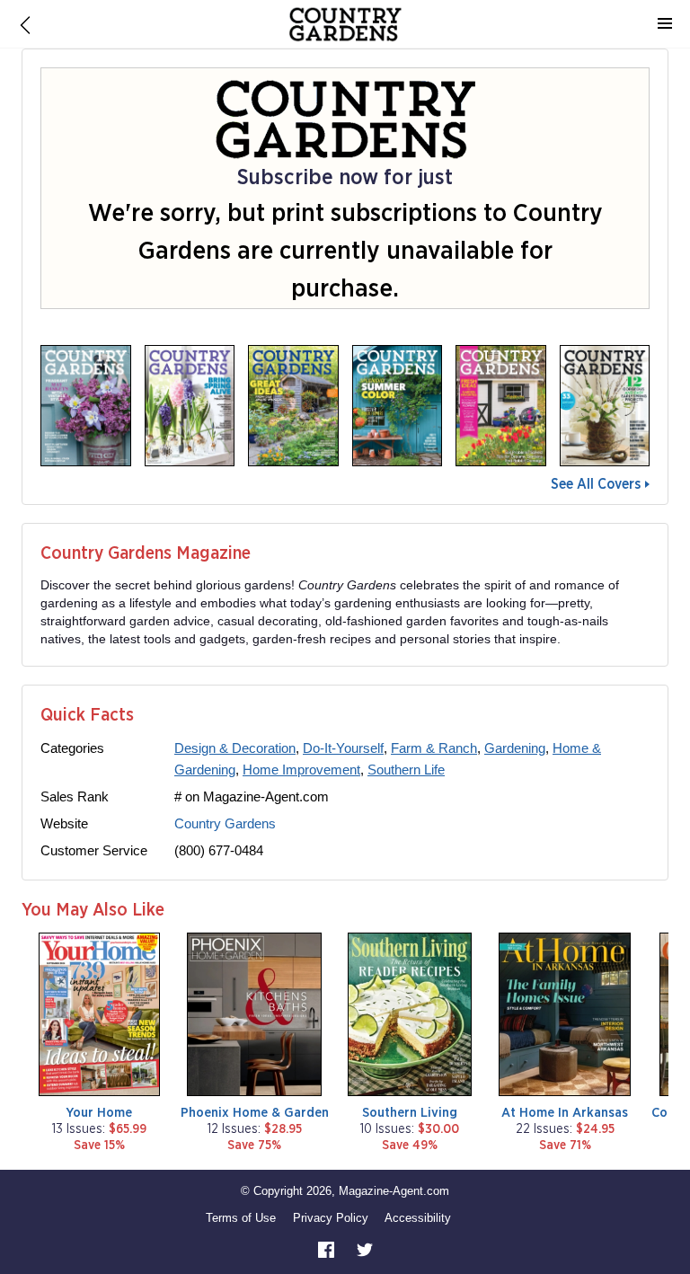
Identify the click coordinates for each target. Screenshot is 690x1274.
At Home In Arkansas (564, 1112)
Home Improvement (301, 769)
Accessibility (418, 1218)
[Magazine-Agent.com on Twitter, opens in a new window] (365, 1249)
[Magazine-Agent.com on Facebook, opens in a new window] (328, 1249)
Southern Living (409, 1112)
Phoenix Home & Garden (255, 1112)
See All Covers (596, 484)
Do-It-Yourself (343, 748)
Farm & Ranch (434, 748)
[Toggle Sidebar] (665, 24)
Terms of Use (241, 1218)
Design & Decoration (235, 748)
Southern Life (406, 769)
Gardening (514, 748)
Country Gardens (225, 823)
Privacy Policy (330, 1218)
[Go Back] (25, 24)
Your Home (99, 1112)
